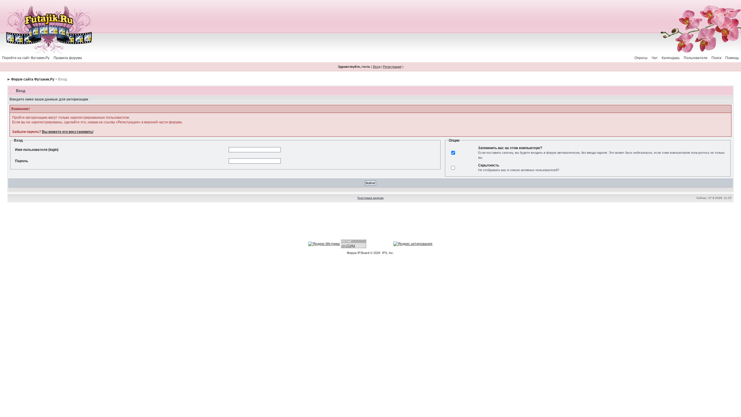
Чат (655, 58)
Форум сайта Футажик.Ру (32, 79)
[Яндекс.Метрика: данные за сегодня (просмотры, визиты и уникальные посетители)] (324, 244)
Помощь (732, 58)
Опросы (641, 58)
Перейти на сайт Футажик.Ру (25, 58)
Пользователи (695, 58)
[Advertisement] (370, 222)
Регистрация (392, 66)
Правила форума (68, 58)
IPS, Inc (387, 253)
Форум (352, 253)
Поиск (716, 58)
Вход (376, 66)
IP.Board (363, 253)
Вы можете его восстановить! (67, 132)
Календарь (671, 58)
